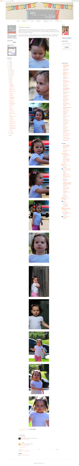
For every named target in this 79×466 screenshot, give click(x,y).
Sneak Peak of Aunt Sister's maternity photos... (12, 128)
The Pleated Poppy (66, 187)
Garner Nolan (11, 93)
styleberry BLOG (66, 69)
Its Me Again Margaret (66, 138)
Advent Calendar (65, 96)
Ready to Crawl (65, 123)
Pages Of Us (65, 80)
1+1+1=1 (64, 149)
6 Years (64, 116)
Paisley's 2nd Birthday (66, 85)
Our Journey (65, 84)
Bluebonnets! (11, 105)
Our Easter (10, 109)
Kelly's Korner (65, 179)
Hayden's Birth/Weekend (66, 120)
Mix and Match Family (66, 208)
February (10, 132)
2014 (9, 62)
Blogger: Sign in (65, 140)
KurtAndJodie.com (66, 135)
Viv (21, 442)
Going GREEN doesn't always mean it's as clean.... (12, 98)
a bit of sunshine (65, 212)
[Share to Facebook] (34, 429)
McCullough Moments (66, 92)
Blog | (64, 201)
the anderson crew (66, 216)
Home (39, 449)
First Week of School (66, 89)
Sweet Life (64, 126)
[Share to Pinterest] (35, 429)
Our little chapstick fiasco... (12, 124)
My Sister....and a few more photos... (12, 126)
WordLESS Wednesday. (11, 84)
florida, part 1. (65, 217)
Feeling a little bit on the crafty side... (12, 103)
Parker (22, 430)
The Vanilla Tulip (65, 204)
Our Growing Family (66, 130)
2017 (9, 59)
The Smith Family (66, 103)
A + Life (64, 194)
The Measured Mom (66, 158)
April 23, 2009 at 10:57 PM (25, 439)
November (11, 71)
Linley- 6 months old (66, 74)
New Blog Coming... (65, 205)
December (11, 70)
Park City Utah (65, 180)
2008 (9, 135)
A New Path (64, 66)
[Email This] (30, 429)
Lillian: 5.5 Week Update (66, 77)
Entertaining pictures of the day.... (12, 116)
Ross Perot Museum (66, 108)
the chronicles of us (66, 95)
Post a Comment (22, 447)
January (10, 133)
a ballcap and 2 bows (66, 133)
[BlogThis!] (31, 429)
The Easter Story (11, 110)
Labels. (10, 106)
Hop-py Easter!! (11, 112)
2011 (9, 66)
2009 (9, 69)
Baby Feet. (10, 82)
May (10, 79)
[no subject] (11, 118)
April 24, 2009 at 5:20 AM (25, 445)
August (10, 75)
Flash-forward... (11, 108)
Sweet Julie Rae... (12, 119)
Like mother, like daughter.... (11, 101)
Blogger (44, 463)
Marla (23, 429)
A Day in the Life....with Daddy (12, 121)
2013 (9, 63)
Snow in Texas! (65, 131)
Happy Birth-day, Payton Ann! (11, 86)
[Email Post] (29, 429)
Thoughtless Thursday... (11, 95)
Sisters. (10, 114)
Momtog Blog (65, 191)
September (11, 74)
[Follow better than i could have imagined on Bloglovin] (67, 38)
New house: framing (66, 188)
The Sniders (65, 119)
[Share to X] (33, 429)
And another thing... (12, 113)
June (10, 78)
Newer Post (20, 449)
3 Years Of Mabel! (65, 195)
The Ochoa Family (66, 122)
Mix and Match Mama (66, 145)
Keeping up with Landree (67, 107)
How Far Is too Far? (66, 202)
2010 (9, 67)
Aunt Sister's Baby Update (12, 90)
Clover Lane (65, 164)
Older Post (57, 449)
